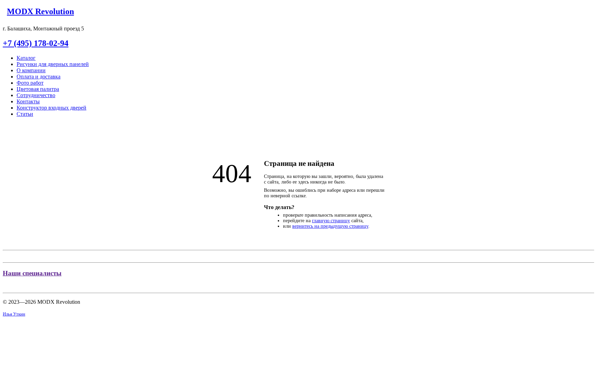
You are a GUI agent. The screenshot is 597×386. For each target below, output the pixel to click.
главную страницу (331, 220)
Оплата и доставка (38, 76)
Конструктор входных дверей (51, 108)
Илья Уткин (14, 314)
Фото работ (30, 83)
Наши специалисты (32, 273)
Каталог (26, 58)
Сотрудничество (36, 95)
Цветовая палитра (38, 89)
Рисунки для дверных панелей (53, 64)
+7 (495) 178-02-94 (35, 43)
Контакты (28, 101)
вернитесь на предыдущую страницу (330, 226)
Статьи (25, 114)
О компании (31, 70)
